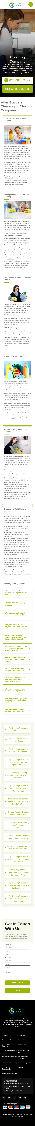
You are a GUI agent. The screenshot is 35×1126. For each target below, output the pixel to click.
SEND (17, 990)
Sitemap (20, 1067)
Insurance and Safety (9, 1056)
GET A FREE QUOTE (17, 88)
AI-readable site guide (9, 1073)
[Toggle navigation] (4, 4)
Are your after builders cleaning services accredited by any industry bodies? (15, 637)
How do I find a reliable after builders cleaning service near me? (16, 626)
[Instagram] (15, 1098)
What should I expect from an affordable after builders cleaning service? (16, 648)
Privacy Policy (22, 1040)
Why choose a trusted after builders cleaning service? (15, 690)
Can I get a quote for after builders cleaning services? (15, 710)
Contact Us (21, 1035)
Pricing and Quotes (24, 1063)
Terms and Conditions (9, 1040)
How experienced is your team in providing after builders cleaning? (16, 659)
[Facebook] (4, 1098)
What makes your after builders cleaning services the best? (16, 592)
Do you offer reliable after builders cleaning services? (15, 669)
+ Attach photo (17, 983)
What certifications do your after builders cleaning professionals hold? (15, 679)
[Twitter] (9, 1098)
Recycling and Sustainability (7, 1068)
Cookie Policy (22, 1044)
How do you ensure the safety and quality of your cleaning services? (16, 700)
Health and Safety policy (24, 1051)
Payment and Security (9, 1063)
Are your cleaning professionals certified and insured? (15, 604)
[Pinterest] (25, 1098)
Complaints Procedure (9, 1050)
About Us (5, 1035)
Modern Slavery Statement (23, 1057)
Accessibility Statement (6, 1045)
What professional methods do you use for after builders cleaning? (15, 615)
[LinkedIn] (20, 1098)
